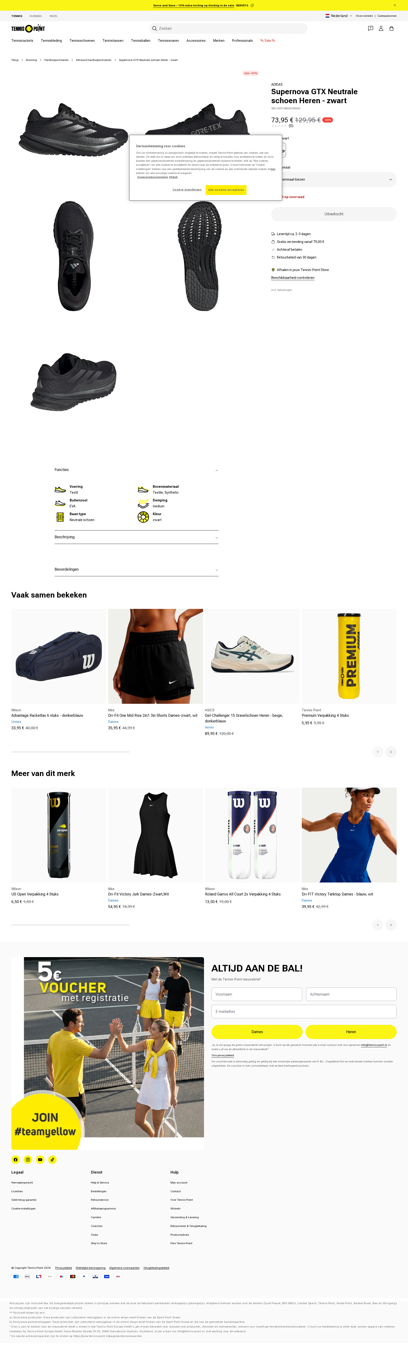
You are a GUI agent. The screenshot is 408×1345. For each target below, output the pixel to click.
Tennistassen (112, 40)
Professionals (242, 40)
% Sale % (267, 40)
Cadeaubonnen (387, 15)
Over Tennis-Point (181, 1199)
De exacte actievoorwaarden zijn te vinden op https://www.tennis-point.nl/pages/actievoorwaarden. (77, 1336)
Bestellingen (98, 1191)
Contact (175, 1191)
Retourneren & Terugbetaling (188, 1226)
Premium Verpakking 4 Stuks (325, 715)
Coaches (96, 1226)
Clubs (94, 1234)
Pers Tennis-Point (181, 1243)
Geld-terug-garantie (23, 1199)
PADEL (54, 16)
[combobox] (228, 28)
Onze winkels (364, 15)
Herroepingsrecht (22, 1182)
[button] (377, 752)
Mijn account (178, 1182)
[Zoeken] (154, 28)
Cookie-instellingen (23, 1208)
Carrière (96, 1217)
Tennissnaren (168, 40)
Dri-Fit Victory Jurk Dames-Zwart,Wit (138, 894)
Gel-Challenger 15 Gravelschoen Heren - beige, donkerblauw (244, 718)
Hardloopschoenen (56, 60)
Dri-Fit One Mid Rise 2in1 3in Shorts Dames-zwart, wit (152, 715)
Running (36, 16)
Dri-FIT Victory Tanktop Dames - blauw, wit (337, 894)
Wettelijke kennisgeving (91, 1267)
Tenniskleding (51, 40)
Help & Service (100, 1182)
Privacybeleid (63, 1267)
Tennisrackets (22, 40)
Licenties (17, 1191)
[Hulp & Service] (371, 28)
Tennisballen (140, 40)
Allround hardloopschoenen (93, 60)
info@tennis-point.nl (374, 1045)
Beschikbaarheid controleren (292, 278)
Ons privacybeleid (223, 1055)
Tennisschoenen (82, 40)
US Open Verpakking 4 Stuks (35, 894)
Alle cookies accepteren (226, 189)
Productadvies (179, 1234)
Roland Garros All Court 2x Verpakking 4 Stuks (243, 894)
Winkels (175, 1208)
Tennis (16, 16)
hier (272, 169)
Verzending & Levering (184, 1217)
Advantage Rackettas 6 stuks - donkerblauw (47, 715)
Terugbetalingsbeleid (156, 1267)
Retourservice (99, 1199)
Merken (219, 40)
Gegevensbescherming (152, 177)
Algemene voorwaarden (124, 1267)
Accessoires (196, 40)
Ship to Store (99, 1243)
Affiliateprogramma (103, 1208)
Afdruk (173, 177)
